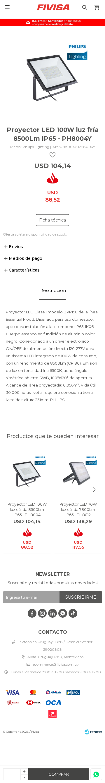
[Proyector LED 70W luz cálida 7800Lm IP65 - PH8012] (78, 473)
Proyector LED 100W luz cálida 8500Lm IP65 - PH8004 (27, 509)
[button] (94, 490)
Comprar (58, 774)
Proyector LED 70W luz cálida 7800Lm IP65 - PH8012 (78, 509)
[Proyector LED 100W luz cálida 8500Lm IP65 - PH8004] (27, 473)
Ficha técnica (52, 220)
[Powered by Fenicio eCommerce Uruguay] (93, 731)
